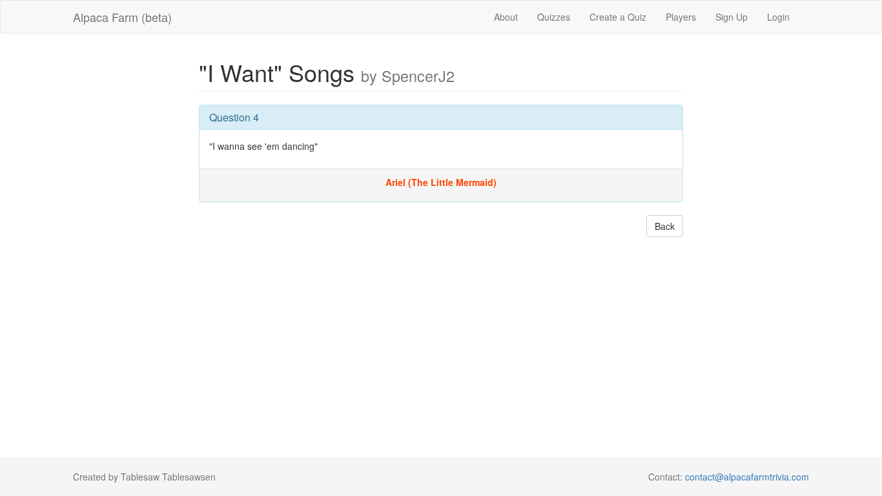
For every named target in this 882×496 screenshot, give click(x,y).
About (506, 16)
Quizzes (553, 16)
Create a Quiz (618, 16)
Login (778, 16)
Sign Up (731, 16)
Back (665, 226)
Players (681, 16)
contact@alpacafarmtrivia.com (747, 476)
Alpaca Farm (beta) (122, 16)
